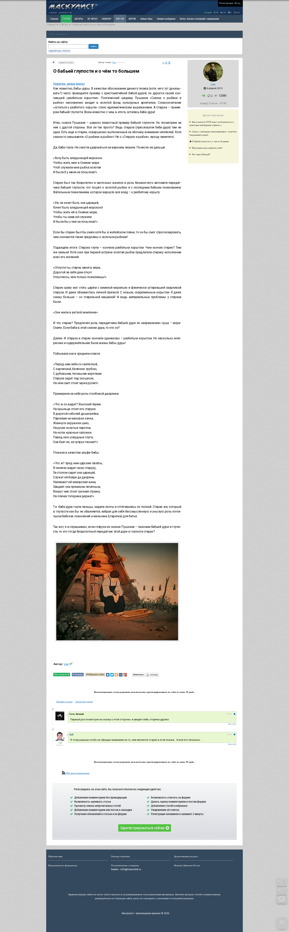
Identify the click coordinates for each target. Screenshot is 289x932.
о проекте (53, 12)
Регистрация (226, 3)
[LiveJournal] (129, 675)
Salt (71, 734)
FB (216, 12)
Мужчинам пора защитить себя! (207, 148)
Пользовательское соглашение (125, 865)
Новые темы (146, 18)
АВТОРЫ (79, 18)
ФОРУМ (132, 18)
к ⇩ (282, 890)
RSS (238, 12)
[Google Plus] (125, 675)
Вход (237, 3)
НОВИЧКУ (106, 18)
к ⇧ (282, 881)
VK (224, 12)
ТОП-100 (120, 18)
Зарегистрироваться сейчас (143, 827)
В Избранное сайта (95, 674)
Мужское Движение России (187, 865)
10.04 (229, 734)
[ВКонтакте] (108, 675)
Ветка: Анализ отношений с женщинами (199, 18)
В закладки (78, 674)
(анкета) (121, 62)
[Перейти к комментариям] (53, 62)
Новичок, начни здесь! (69, 84)
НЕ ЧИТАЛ (92, 18)
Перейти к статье (64, 701)
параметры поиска (59, 50)
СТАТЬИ (66, 18)
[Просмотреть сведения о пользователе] (213, 80)
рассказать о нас (65, 12)
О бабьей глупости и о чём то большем (93, 24)
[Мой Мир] (120, 675)
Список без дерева (84, 701)
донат (209, 12)
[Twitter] (112, 675)
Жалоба (232, 724)
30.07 (229, 714)
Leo (114, 62)
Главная (51, 24)
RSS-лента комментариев (77, 773)
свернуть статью (66, 62)
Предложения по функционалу (62, 865)
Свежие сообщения (166, 18)
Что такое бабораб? (201, 154)
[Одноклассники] (116, 675)
